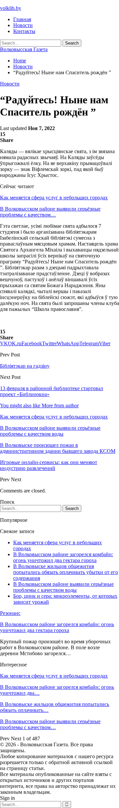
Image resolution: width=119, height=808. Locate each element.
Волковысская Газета (24, 49)
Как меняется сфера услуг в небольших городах (54, 197)
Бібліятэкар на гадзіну (25, 366)
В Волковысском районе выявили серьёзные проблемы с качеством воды (63, 587)
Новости (23, 25)
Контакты (24, 31)
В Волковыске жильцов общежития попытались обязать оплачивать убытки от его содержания (65, 572)
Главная (22, 19)
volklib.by (10, 8)
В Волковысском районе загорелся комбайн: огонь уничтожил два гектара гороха (63, 557)
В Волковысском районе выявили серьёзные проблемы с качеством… (50, 212)
